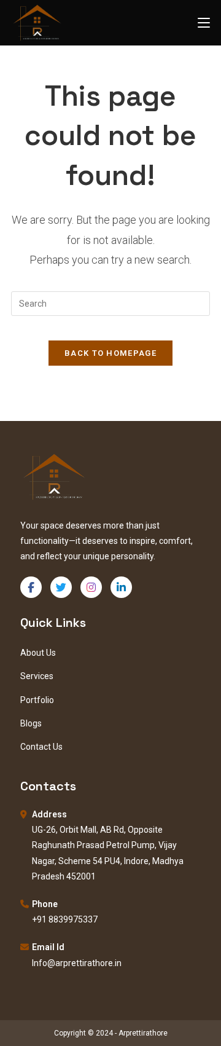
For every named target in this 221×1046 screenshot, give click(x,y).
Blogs (31, 723)
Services (36, 676)
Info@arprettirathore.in (77, 963)
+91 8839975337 (65, 919)
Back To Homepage (110, 353)
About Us (38, 653)
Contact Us (41, 747)
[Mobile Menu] (204, 22)
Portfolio (37, 700)
